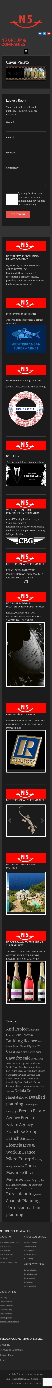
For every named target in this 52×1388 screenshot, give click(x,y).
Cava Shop (3, 1298)
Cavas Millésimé (38, 1086)
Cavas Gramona (24, 1086)
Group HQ (5, 1344)
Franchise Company (30, 1254)
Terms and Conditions (11, 1350)
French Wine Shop (6, 1310)
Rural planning (20, 1193)
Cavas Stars (10, 1091)
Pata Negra (27, 1180)
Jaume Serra (29, 1139)
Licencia (14, 1145)
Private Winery (5, 1250)
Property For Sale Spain (30, 1185)
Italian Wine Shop (6, 1314)
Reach (3, 1360)
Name (10, 122)
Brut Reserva (24, 1035)
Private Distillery (5, 1246)
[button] (26, 51)
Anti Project (17, 1029)
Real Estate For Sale (30, 1242)
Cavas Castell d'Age (30, 1075)
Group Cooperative (30, 1278)
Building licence (21, 1041)
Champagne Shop (6, 1302)
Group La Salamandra (31, 1274)
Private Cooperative (6, 1254)
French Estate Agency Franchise (20, 1124)
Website (10, 152)
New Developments (30, 1246)
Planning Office (29, 1250)
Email (10, 137)
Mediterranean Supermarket (9, 1322)
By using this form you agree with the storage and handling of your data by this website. (31, 199)
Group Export (28, 1282)
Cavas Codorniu (25, 1082)
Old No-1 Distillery (30, 1286)
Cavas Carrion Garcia (28, 1071)
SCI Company (28, 1258)
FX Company (4, 1258)
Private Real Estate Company (9, 1242)
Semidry (38, 1195)
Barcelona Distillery (30, 1270)
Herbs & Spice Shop (6, 1318)
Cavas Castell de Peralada (19, 1078)
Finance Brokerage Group (8, 1262)
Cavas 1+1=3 (18, 1063)
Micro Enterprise (22, 1158)
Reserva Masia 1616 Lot (28, 1189)
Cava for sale (18, 1058)
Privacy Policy (7, 1355)
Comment (12, 167)
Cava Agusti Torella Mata (28, 1052)
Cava (10, 1051)
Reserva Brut (12, 1188)
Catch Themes (34, 1383)
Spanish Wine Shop (6, 1306)
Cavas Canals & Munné (24, 1067)
